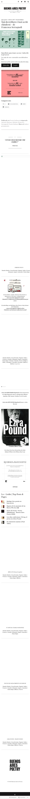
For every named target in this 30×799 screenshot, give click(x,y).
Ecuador (20, 362)
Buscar (27, 1)
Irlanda (16, 360)
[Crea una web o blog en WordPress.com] (14, 794)
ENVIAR (15, 487)
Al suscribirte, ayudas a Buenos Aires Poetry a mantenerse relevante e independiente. (15, 297)
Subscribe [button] (6, 65)
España (20, 270)
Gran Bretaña (13, 270)
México (25, 362)
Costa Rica (14, 362)
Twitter (21, 1)
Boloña (15, 122)
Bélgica (25, 360)
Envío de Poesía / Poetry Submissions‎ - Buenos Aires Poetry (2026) (15, 512)
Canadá (9, 359)
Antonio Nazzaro (6, 122)
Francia (5, 359)
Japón (15, 272)
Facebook (17, 1)
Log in (15, 65)
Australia (20, 272)
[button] (1, 386)
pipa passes (4, 19)
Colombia (8, 362)
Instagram (24, 1)
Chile (3, 362)
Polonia (11, 360)
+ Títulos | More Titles (15, 446)
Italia (24, 270)
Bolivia (12, 364)
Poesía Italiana (20, 19)
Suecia (21, 360)
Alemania (10, 272)
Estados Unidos (6, 270)
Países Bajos (27, 272)
